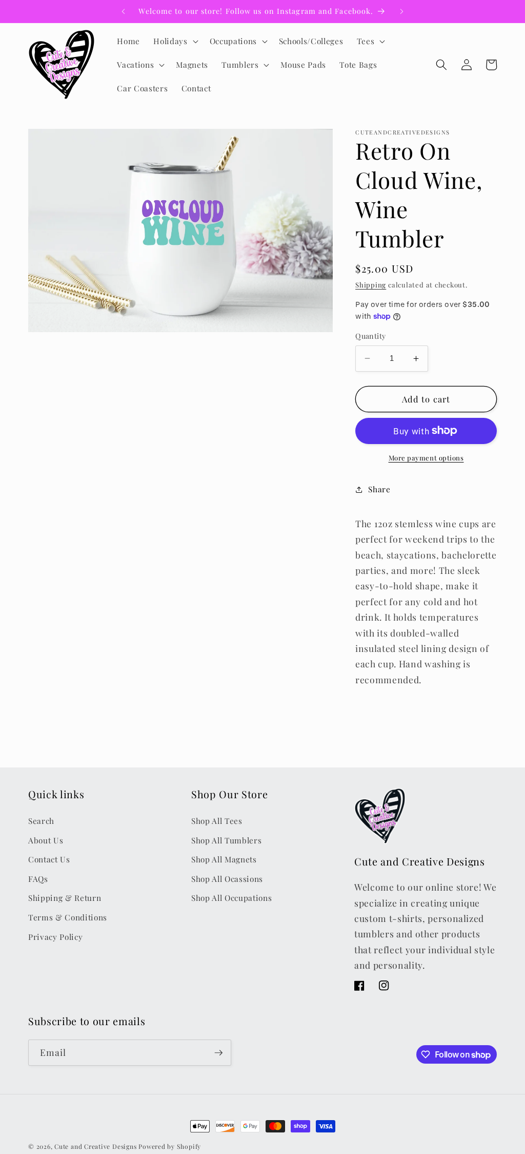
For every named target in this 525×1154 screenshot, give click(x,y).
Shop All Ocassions (227, 878)
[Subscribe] (218, 1053)
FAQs (38, 878)
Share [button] (379, 489)
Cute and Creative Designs (95, 1146)
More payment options (426, 457)
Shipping (370, 284)
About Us (45, 840)
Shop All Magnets (224, 859)
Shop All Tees (217, 820)
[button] (175, 41)
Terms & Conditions (67, 917)
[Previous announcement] (123, 11)
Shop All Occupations (231, 897)
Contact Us (49, 859)
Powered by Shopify (169, 1146)
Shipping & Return (64, 897)
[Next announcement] (402, 11)
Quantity (370, 336)
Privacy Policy (55, 936)
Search (41, 820)
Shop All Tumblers (226, 840)
